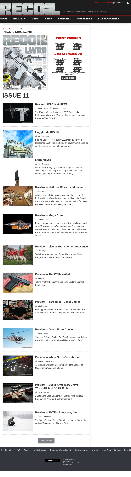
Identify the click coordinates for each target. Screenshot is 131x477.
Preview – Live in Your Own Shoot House (61, 246)
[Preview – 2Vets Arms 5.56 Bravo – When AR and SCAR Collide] (18, 403)
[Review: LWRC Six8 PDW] (18, 122)
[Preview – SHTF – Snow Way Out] (18, 430)
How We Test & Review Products (60, 450)
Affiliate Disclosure (40, 450)
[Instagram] (6, 450)
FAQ (123, 3)
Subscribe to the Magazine (103, 3)
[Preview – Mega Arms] (18, 233)
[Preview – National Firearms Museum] (18, 205)
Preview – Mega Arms (49, 215)
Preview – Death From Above (54, 329)
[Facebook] (2, 450)
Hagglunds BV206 (47, 132)
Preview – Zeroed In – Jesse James (57, 302)
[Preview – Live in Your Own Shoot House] (18, 264)
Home (5, 29)
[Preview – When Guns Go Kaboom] (18, 375)
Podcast (117, 3)
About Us (27, 450)
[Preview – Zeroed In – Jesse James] (18, 320)
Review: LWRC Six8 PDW (51, 104)
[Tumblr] (14, 450)
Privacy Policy (106, 450)
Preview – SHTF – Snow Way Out (56, 412)
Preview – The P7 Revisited (52, 274)
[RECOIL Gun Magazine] (30, 15)
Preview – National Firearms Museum (59, 187)
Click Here (60, 47)
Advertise (95, 450)
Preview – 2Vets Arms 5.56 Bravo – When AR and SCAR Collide (58, 386)
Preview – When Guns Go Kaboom (57, 357)
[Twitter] (19, 450)
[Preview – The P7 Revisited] (18, 292)
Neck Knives (43, 159)
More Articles (46, 441)
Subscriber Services (81, 450)
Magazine (11, 29)
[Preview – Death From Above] (18, 347)
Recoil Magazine (71, 459)
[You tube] (10, 450)
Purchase (117, 450)
